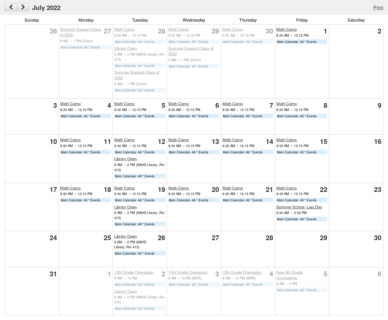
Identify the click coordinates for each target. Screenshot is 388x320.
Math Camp (124, 29)
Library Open (125, 48)
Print (378, 7)
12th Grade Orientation (133, 272)
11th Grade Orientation (187, 272)
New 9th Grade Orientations (289, 274)
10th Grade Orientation (242, 272)
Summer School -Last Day (299, 207)
